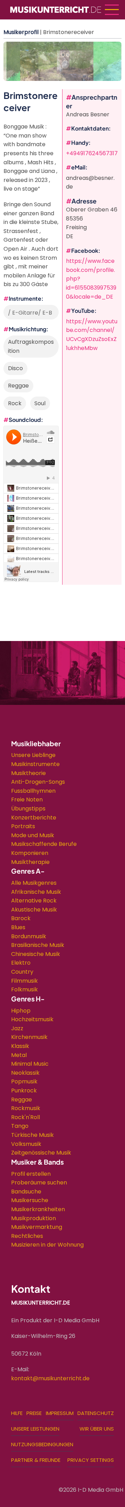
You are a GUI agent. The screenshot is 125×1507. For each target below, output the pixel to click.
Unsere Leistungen (35, 1428)
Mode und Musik (32, 835)
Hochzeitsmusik (32, 1019)
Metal (19, 1055)
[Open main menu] (112, 10)
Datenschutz (95, 1413)
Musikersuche (29, 1200)
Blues (18, 927)
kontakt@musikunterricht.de (50, 1378)
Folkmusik (24, 989)
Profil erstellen (31, 1174)
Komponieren (29, 853)
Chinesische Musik (35, 954)
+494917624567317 (92, 153)
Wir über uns (97, 1428)
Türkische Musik (32, 1135)
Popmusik (24, 1081)
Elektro (21, 963)
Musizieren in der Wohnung (47, 1245)
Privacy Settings (90, 1460)
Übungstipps (28, 809)
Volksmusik (26, 1144)
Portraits (23, 826)
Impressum (60, 1413)
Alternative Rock (34, 901)
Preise (34, 1413)
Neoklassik (25, 1073)
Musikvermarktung (36, 1227)
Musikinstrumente (35, 764)
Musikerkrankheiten (38, 1209)
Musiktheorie (28, 773)
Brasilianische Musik (37, 945)
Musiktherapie (30, 862)
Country (22, 972)
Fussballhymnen (33, 791)
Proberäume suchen (39, 1183)
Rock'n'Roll (25, 1117)
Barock (21, 918)
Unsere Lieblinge (33, 755)
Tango (19, 1126)
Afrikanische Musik (36, 892)
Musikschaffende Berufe (44, 844)
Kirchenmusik (29, 1037)
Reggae (21, 1100)
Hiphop (21, 1011)
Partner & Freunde (35, 1460)
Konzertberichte (33, 818)
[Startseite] (55, 9)
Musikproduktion (33, 1218)
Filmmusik (24, 981)
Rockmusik (25, 1108)
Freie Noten (27, 800)
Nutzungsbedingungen (42, 1444)
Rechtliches (27, 1236)
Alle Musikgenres (34, 883)
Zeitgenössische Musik (41, 1153)
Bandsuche (26, 1192)
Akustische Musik (34, 910)
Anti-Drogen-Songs (38, 782)
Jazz (17, 1028)
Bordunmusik (28, 936)
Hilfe (17, 1413)
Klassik (20, 1046)
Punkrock (24, 1090)
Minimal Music (30, 1064)
